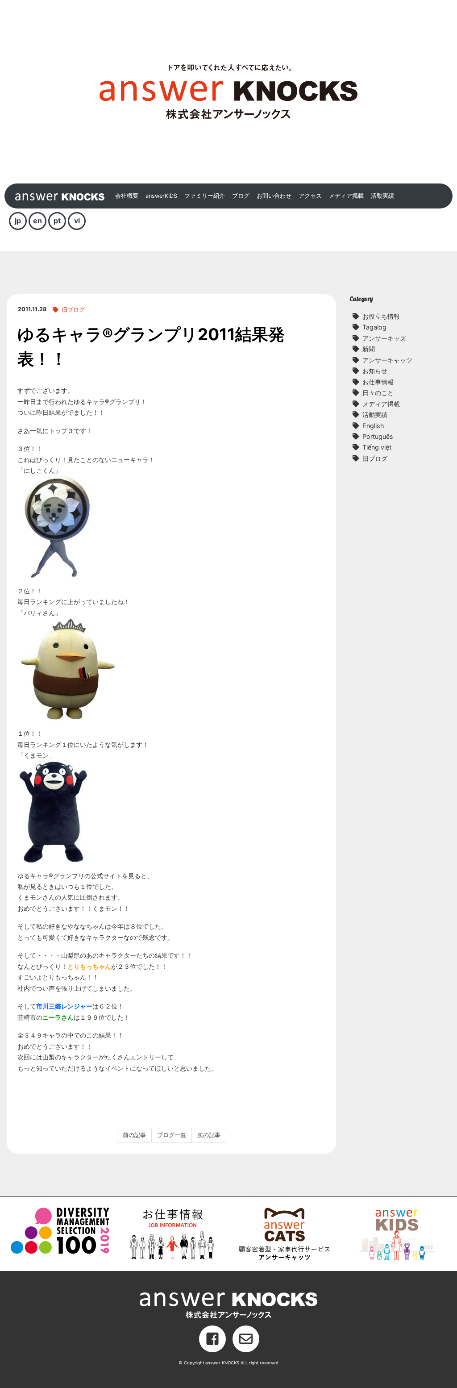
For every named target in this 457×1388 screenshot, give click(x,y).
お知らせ (374, 371)
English (373, 425)
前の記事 (134, 1135)
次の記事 (208, 1135)
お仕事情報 (378, 382)
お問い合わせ (274, 195)
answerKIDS (161, 195)
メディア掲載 (346, 195)
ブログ (240, 195)
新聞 (368, 349)
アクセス (310, 195)
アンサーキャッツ (387, 360)
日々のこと (378, 392)
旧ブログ (73, 309)
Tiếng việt (376, 447)
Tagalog (374, 327)
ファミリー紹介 (204, 195)
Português (377, 436)
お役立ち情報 (381, 316)
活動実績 (382, 195)
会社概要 (126, 195)
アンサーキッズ (384, 338)
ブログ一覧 (171, 1135)
